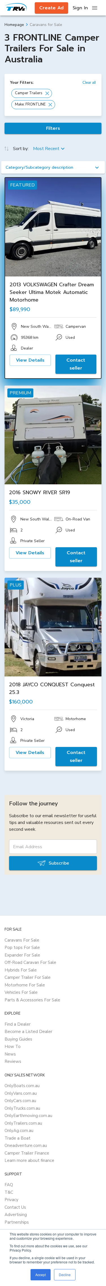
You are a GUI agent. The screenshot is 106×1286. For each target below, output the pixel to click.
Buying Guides (18, 1039)
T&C (9, 1192)
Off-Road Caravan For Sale (30, 962)
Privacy (11, 1200)
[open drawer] (94, 8)
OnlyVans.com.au (21, 1093)
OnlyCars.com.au (20, 1100)
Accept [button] (40, 1274)
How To (13, 1046)
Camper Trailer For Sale (28, 977)
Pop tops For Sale (22, 947)
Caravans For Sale (22, 940)
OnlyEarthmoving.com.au (28, 1115)
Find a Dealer (18, 1024)
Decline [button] (65, 1274)
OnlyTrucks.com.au (22, 1108)
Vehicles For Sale (21, 992)
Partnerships (17, 1222)
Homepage (14, 24)
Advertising (16, 1214)
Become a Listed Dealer (28, 1031)
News (10, 1054)
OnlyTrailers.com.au (23, 1123)
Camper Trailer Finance (27, 1153)
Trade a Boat (18, 1138)
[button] (31, 93)
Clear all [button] (89, 82)
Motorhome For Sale (25, 985)
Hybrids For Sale (21, 970)
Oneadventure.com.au (26, 1145)
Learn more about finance (29, 1160)
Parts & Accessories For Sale (32, 1000)
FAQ (9, 1185)
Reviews (13, 1061)
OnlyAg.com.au (19, 1130)
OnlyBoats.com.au (22, 1086)
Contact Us (15, 1207)
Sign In (80, 8)
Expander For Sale (22, 955)
